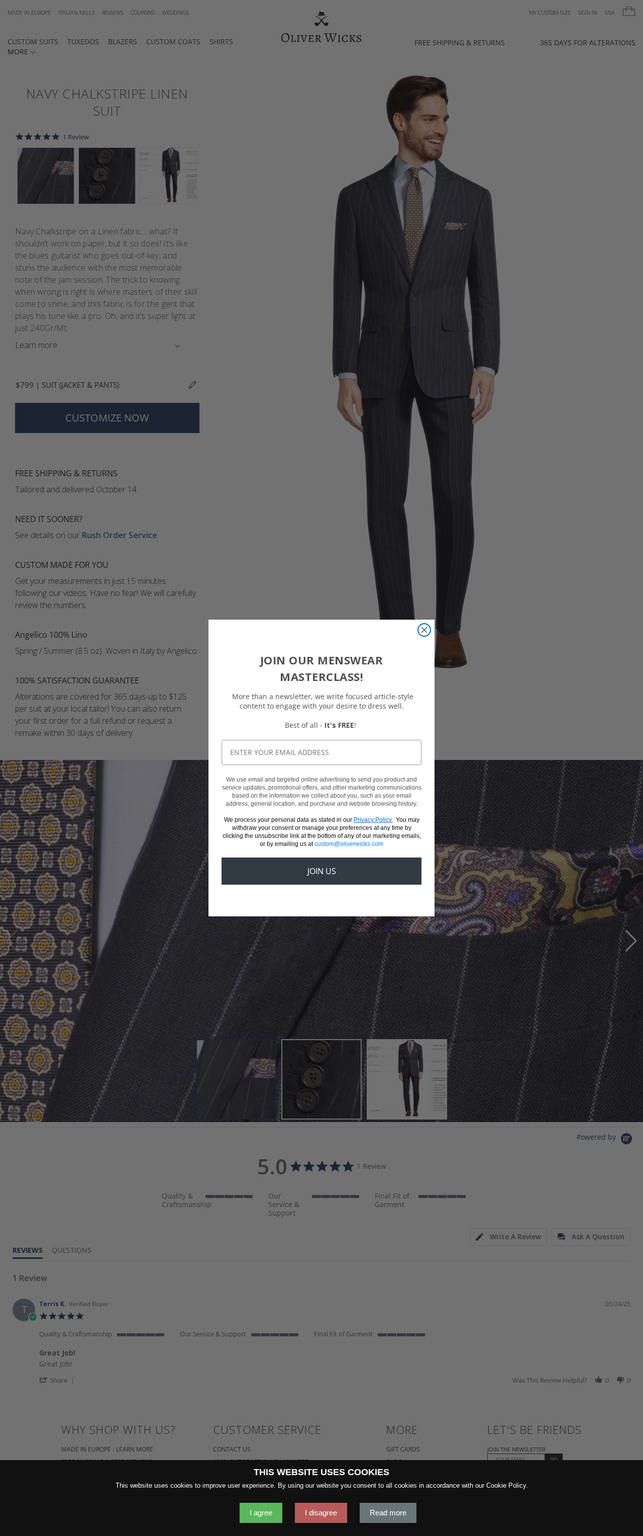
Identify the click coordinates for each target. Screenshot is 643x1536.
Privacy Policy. (373, 819)
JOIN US (321, 871)
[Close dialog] (424, 630)
